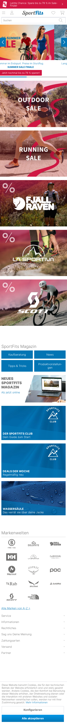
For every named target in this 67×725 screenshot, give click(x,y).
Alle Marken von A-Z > (15, 608)
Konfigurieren (33, 709)
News (50, 354)
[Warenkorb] (62, 13)
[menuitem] (53, 13)
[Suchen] (60, 20)
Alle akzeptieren (33, 718)
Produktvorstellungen (50, 365)
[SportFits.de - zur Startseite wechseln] (33, 13)
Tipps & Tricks (17, 366)
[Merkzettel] (53, 13)
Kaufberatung (17, 354)
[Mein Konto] (12, 13)
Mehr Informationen (37, 702)
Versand (6, 646)
